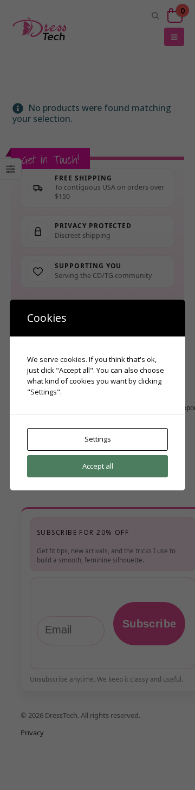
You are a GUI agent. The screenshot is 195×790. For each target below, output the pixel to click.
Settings (97, 439)
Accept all (97, 466)
